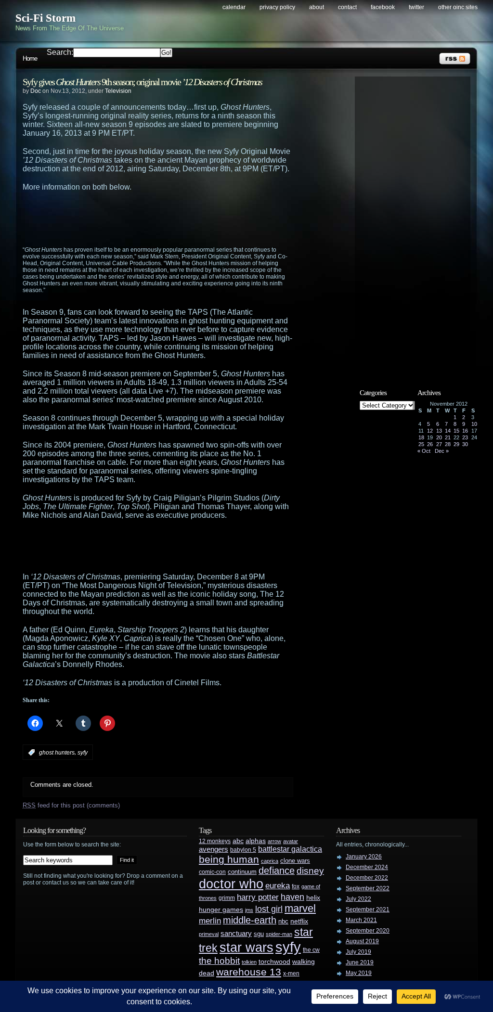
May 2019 (359, 973)
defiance (277, 870)
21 (448, 437)
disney (310, 870)
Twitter (416, 7)
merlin (210, 920)
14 (448, 431)
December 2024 (367, 867)
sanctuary (236, 933)
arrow (274, 841)
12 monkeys (215, 841)
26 (430, 444)
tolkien (249, 962)
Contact (347, 7)
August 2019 (362, 941)
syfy (83, 752)
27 (439, 444)
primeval (209, 934)
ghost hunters (57, 752)
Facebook (383, 7)
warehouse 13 (248, 971)
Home (30, 58)
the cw (311, 950)
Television (118, 91)
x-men (291, 973)
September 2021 (367, 909)
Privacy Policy (277, 7)
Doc (35, 91)
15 (456, 431)
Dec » (442, 451)
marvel (300, 908)
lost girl (269, 909)
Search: (60, 52)
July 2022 (358, 899)
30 (465, 444)
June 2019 (360, 962)
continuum (242, 871)
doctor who (231, 883)
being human (229, 859)
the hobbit (219, 960)
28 (448, 444)
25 (421, 444)
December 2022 (367, 877)
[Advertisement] (177, 218)
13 (439, 431)
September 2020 (367, 930)
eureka (277, 885)
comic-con (212, 872)
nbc (283, 921)
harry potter (258, 897)
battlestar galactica (290, 849)
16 (465, 431)
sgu (259, 933)
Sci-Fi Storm (45, 18)
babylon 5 (243, 849)
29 (456, 444)
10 (474, 424)
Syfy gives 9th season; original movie (142, 82)
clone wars (295, 861)
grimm (227, 898)
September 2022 (367, 888)
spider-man (279, 934)
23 (465, 437)
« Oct (423, 451)
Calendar (234, 7)
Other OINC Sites (458, 7)
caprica (269, 861)
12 (430, 431)
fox (295, 886)
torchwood (274, 961)
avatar (290, 841)
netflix (299, 921)
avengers (213, 849)
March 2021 (361, 920)
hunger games (221, 909)
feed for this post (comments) (71, 805)
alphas (256, 841)
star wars (246, 947)
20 (439, 437)
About (316, 7)
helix (313, 897)
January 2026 (364, 856)
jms (249, 910)
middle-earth (249, 920)
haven (292, 897)
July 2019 (358, 951)
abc (238, 841)
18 (421, 437)
